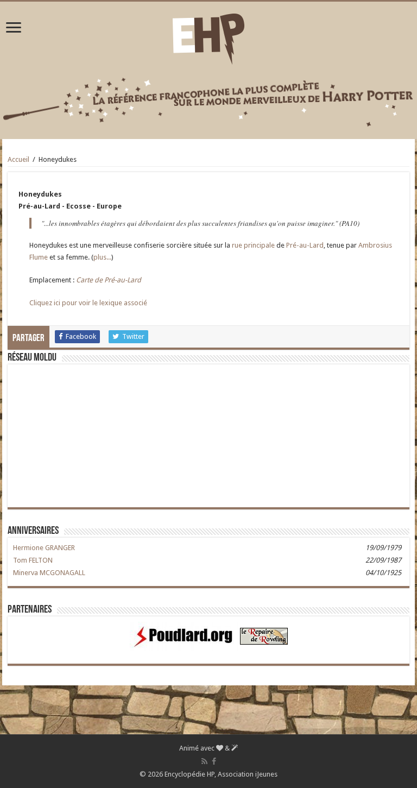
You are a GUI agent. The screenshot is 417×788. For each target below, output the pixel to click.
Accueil (18, 159)
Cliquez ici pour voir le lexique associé (88, 303)
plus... (102, 257)
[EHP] (208, 37)
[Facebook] (214, 761)
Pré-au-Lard (305, 245)
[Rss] (204, 761)
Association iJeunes (247, 774)
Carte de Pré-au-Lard (108, 280)
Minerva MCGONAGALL (49, 573)
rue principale (253, 245)
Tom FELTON (33, 560)
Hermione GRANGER (44, 548)
